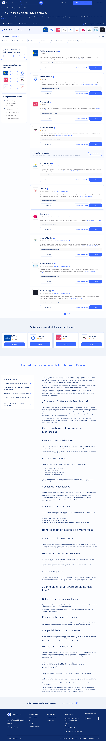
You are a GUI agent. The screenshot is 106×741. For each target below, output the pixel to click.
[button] (71, 62)
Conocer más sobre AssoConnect (89, 84)
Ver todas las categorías (67, 703)
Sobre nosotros (33, 717)
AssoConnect (46, 76)
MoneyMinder (46, 238)
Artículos (35, 24)
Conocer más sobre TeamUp (94, 220)
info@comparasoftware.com (75, 731)
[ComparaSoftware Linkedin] (8, 727)
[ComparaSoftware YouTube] (11, 727)
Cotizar (96, 68)
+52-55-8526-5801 (70, 727)
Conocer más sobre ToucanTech (71, 171)
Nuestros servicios (51, 717)
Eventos (31, 723)
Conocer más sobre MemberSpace (63, 135)
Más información (23, 24)
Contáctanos (69, 714)
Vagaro (43, 188)
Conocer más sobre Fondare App (76, 298)
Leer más (3, 18)
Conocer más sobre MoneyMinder (89, 245)
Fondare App (46, 290)
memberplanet (46, 263)
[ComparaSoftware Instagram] (17, 727)
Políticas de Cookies (77, 738)
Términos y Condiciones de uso (91, 738)
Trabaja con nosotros (34, 726)
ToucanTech (45, 163)
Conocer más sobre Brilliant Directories (78, 59)
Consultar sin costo (82, 68)
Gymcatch (44, 102)
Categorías (64, 3)
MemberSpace (46, 127)
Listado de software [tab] (9, 24)
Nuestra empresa (34, 714)
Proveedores (51, 714)
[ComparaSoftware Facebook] (14, 727)
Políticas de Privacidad (65, 738)
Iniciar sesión (99, 3)
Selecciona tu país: (90, 714)
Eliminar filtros (16, 36)
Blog (30, 720)
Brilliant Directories (49, 51)
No (20, 56)
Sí (8, 56)
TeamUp (43, 214)
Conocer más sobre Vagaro (86, 196)
